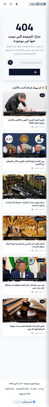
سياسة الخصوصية (22, 388)
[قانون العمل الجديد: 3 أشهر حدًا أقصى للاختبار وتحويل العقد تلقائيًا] (24, 104)
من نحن (41, 388)
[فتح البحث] (11, 4)
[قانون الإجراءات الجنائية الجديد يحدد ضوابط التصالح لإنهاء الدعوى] (24, 310)
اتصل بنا (34, 388)
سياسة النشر (9, 388)
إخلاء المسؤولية (24, 393)
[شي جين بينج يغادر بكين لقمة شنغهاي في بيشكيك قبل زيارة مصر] (24, 269)
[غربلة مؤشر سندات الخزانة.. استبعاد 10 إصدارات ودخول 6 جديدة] (24, 186)
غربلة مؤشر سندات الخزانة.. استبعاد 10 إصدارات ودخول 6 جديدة (24, 203)
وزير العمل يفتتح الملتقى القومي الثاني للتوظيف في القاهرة (25, 162)
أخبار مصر (41, 260)
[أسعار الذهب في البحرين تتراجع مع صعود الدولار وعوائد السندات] (24, 228)
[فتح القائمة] (5, 4)
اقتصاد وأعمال (40, 177)
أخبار (42, 95)
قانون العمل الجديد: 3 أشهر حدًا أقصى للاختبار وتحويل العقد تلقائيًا (26, 121)
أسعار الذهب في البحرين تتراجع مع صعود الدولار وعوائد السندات (25, 245)
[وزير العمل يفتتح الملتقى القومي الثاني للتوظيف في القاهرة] (24, 145)
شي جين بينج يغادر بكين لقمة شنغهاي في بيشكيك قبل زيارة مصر (24, 286)
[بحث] (10, 62)
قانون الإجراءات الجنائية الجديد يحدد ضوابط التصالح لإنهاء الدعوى (27, 327)
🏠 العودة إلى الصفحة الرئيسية (24, 72)
